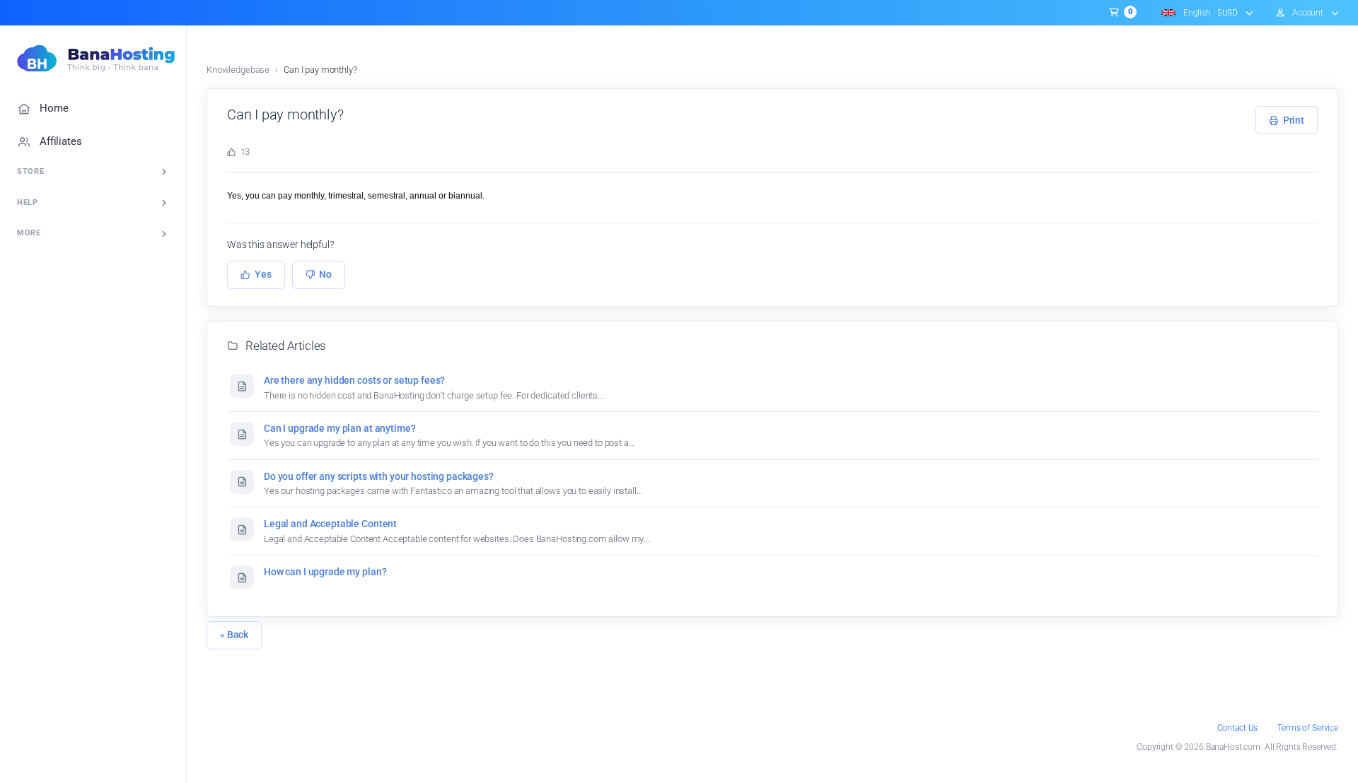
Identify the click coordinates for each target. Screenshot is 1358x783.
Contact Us (1237, 728)
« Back (234, 634)
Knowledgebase (238, 69)
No (325, 274)
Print (1293, 120)
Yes (263, 274)
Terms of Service (1307, 728)
